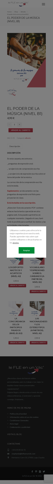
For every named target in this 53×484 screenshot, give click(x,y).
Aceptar (26, 250)
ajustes (16, 242)
